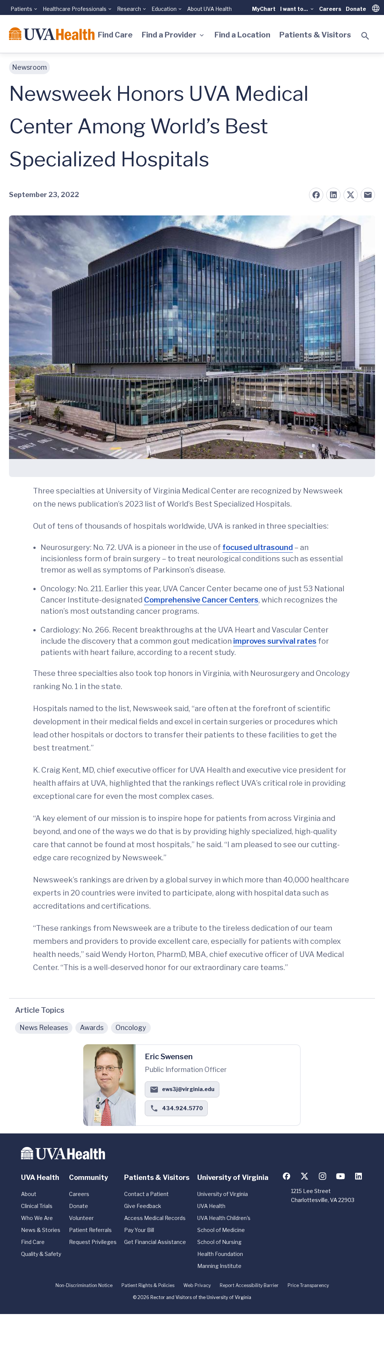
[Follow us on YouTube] (340, 1176)
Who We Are (37, 1218)
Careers (330, 9)
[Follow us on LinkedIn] (358, 1176)
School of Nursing (219, 1242)
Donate (356, 9)
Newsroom (29, 67)
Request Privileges (93, 1242)
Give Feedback (142, 1206)
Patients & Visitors (315, 34)
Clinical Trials (36, 1206)
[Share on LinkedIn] (333, 195)
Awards (92, 1028)
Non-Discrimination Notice (84, 1285)
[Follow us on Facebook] (286, 1176)
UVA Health (211, 1206)
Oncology (131, 1028)
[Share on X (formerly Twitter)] (351, 195)
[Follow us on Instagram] (322, 1176)
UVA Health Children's (223, 1218)
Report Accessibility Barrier (249, 1285)
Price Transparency (308, 1285)
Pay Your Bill (139, 1230)
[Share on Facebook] (316, 195)
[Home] (51, 33)
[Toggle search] (365, 36)
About (28, 1194)
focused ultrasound (257, 547)
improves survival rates (274, 641)
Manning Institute (219, 1266)
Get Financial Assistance (155, 1242)
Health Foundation (220, 1254)
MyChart (264, 9)
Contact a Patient (146, 1194)
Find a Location (242, 34)
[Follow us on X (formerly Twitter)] (304, 1176)
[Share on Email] (368, 195)
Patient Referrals (90, 1230)
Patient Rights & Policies (148, 1285)
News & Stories (40, 1230)
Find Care (115, 34)
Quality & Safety (41, 1254)
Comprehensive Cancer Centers (201, 599)
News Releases (44, 1028)
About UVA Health (209, 9)
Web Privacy (197, 1285)
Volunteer (81, 1218)
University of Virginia (222, 1194)
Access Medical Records (155, 1218)
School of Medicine (221, 1230)
